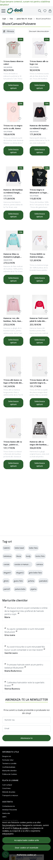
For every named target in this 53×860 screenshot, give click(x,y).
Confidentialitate (8, 767)
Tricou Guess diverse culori (13, 62)
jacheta (31, 581)
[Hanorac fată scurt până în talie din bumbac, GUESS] (40, 305)
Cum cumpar (7, 785)
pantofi (7, 589)
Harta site (6, 813)
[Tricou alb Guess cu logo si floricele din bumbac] (13, 367)
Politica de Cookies (9, 774)
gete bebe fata (35, 572)
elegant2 (20, 572)
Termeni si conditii (9, 763)
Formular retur (8, 760)
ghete (6, 581)
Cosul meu (6, 788)
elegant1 (7, 572)
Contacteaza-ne (8, 806)
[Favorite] (44, 10)
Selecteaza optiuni (13, 86)
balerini (7, 548)
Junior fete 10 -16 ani (24, 19)
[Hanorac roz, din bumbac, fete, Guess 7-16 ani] (13, 305)
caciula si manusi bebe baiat (26, 564)
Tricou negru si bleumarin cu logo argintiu (38, 191)
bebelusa (7, 556)
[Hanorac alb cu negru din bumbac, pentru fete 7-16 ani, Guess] (40, 428)
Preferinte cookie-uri (26, 855)
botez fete (40, 556)
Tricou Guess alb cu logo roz (39, 62)
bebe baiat (19, 548)
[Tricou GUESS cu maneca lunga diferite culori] (40, 241)
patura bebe (20, 589)
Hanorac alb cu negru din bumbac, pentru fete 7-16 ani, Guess (39, 443)
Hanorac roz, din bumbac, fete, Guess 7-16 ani (13, 320)
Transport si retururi (10, 795)
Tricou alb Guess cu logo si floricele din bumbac (12, 382)
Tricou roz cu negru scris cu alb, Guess (12, 127)
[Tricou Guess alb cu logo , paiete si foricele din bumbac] (13, 428)
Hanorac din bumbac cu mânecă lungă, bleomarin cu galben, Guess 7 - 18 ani (13, 191)
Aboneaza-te (27, 738)
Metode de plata (8, 792)
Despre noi (6, 756)
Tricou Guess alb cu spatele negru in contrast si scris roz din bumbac (39, 382)
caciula (6, 564)
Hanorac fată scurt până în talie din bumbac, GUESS (39, 320)
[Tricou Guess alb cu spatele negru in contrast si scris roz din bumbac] (40, 367)
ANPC (4, 817)
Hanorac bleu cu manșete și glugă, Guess (11, 256)
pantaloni (43, 581)
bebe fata (33, 548)
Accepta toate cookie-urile (26, 840)
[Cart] (50, 10)
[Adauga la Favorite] (20, 54)
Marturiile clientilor (9, 770)
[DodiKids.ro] (15, 11)
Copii (4, 19)
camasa (39, 564)
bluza (18, 556)
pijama (33, 589)
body (28, 556)
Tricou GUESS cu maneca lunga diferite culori (37, 256)
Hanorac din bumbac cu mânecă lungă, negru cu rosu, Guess (39, 127)
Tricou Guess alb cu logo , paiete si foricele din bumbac (12, 443)
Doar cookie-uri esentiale (26, 847)
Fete (11, 19)
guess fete (18, 581)
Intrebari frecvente (9, 809)
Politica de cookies (21, 828)
